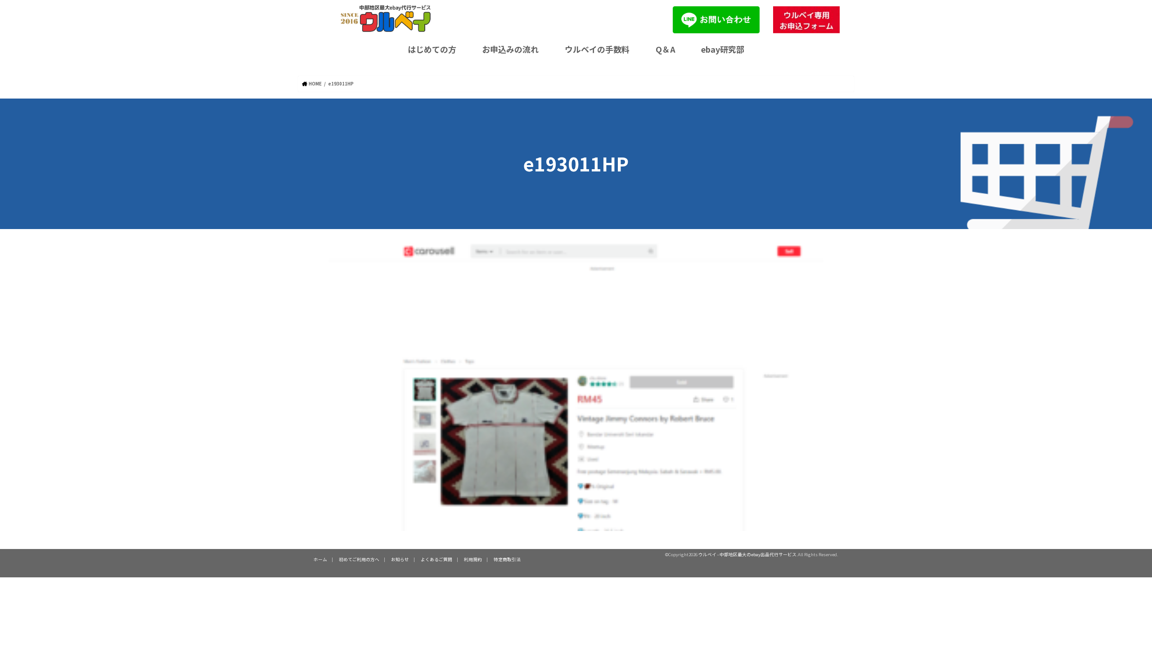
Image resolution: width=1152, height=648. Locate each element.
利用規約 (473, 559)
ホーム (320, 559)
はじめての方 (432, 49)
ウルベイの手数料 (597, 49)
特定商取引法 (507, 559)
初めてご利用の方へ (359, 559)
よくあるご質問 (436, 559)
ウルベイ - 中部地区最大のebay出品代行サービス (747, 554)
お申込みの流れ (510, 49)
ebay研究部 (722, 49)
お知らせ (400, 559)
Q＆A (665, 49)
